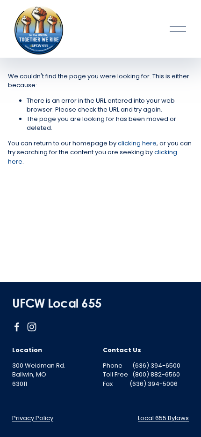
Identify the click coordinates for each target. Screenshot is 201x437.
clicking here (137, 143)
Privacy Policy (32, 418)
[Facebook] (17, 327)
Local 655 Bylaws (163, 418)
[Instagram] (31, 327)
